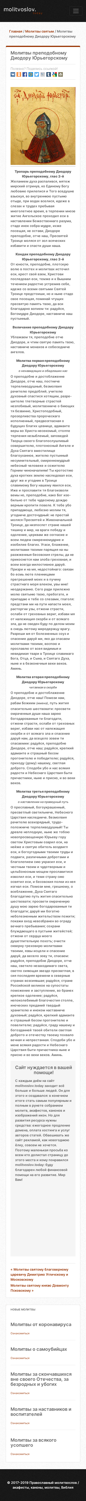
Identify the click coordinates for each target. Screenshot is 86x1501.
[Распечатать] (60, 74)
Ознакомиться (20, 1333)
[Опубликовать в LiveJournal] (42, 74)
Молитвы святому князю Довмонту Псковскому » (40, 1287)
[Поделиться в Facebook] (24, 74)
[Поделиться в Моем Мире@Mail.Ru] (30, 74)
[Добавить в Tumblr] (48, 74)
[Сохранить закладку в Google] (54, 74)
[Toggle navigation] (75, 11)
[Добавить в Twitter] (36, 74)
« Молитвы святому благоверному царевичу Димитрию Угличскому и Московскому (39, 1274)
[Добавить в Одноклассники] (19, 74)
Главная (15, 31)
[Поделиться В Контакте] (13, 74)
